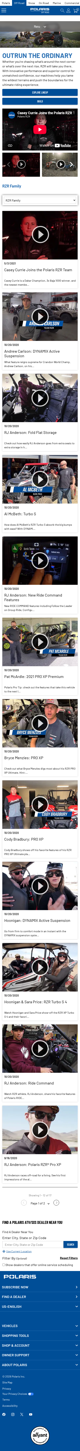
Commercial (72, 3)
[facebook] (3, 1415)
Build (40, 101)
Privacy (6, 1388)
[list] (40, 200)
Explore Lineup (40, 92)
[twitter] (21, 1415)
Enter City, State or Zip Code (24, 1238)
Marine (57, 3)
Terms (6, 1399)
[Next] (71, 165)
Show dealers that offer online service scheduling (39, 1265)
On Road (44, 3)
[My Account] (68, 10)
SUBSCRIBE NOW (15, 1287)
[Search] (62, 10)
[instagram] (12, 1415)
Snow (31, 3)
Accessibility (9, 1405)
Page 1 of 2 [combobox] (38, 1203)
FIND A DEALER (14, 1297)
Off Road (19, 3)
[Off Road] (40, 10)
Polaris (6, 3)
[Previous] (8, 165)
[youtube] (30, 1415)
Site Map (7, 1382)
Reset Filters (69, 1258)
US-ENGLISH (11, 1306)
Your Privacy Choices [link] (14, 1393)
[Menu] (4, 10)
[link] (40, 1326)
